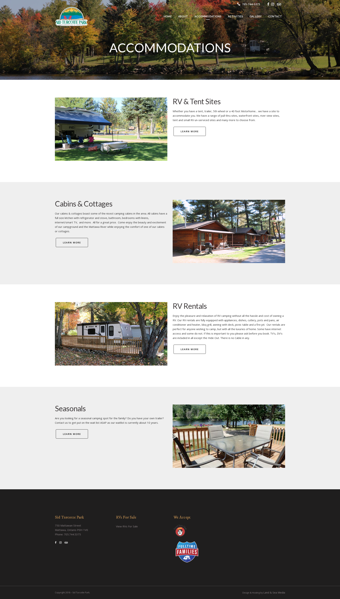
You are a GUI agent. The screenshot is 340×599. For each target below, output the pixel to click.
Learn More (190, 131)
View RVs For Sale (127, 526)
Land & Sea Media (274, 592)
